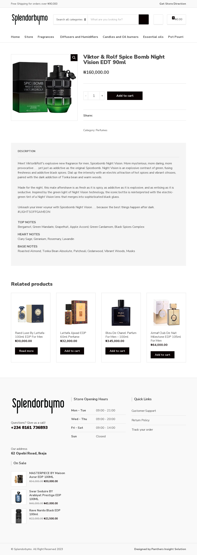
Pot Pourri (175, 37)
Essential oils (153, 37)
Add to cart (125, 96)
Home (15, 37)
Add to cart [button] (72, 351)
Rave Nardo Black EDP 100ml (44, 512)
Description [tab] (26, 151)
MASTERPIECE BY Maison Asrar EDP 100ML (47, 475)
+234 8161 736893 (29, 427)
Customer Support (144, 411)
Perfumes (101, 130)
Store (28, 37)
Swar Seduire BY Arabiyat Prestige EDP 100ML (45, 495)
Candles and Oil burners (121, 37)
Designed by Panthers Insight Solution (160, 549)
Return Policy (140, 420)
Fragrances (46, 37)
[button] (74, 57)
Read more (26, 351)
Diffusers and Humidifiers (79, 37)
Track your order (142, 430)
